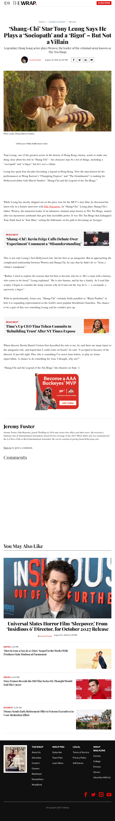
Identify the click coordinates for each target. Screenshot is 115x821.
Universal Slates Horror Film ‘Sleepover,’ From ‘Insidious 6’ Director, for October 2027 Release (57, 626)
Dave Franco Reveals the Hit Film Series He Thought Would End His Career (38, 682)
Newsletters (37, 779)
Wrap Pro (58, 747)
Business (8, 707)
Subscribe (104, 3)
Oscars (96, 772)
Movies (72, 21)
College (96, 761)
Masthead (36, 774)
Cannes (97, 756)
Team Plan (57, 757)
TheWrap (37, 747)
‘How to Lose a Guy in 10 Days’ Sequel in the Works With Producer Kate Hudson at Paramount (36, 652)
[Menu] (7, 3)
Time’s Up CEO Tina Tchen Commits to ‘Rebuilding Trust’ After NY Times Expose (40, 328)
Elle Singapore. (52, 206)
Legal (76, 747)
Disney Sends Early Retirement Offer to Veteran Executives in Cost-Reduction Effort (39, 713)
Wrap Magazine (99, 749)
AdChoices (78, 763)
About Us (36, 752)
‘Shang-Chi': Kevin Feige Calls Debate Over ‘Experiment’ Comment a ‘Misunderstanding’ (44, 241)
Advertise (36, 757)
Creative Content (57, 21)
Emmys (97, 766)
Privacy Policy (79, 757)
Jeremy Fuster (35, 60)
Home (42, 21)
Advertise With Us (102, 777)
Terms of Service (81, 752)
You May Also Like (23, 546)
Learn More (57, 763)
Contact (36, 763)
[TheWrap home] (25, 3)
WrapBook (37, 784)
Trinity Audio (31, 144)
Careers (35, 768)
